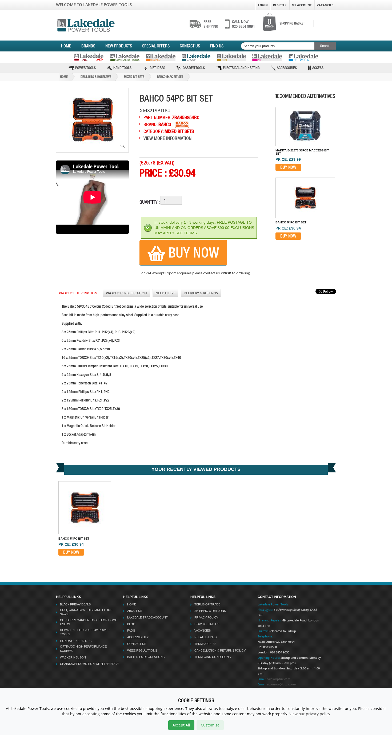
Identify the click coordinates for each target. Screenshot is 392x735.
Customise (210, 725)
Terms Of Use (205, 643)
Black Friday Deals (75, 604)
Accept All (181, 725)
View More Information (167, 138)
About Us (134, 610)
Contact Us (190, 45)
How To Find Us (206, 624)
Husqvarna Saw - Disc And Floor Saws (86, 612)
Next (308, 240)
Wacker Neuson (73, 657)
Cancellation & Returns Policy (220, 650)
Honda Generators (75, 640)
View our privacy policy (309, 713)
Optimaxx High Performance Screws (83, 648)
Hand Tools (122, 68)
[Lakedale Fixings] (160, 57)
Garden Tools (194, 68)
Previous (305, 107)
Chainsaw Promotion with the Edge (89, 663)
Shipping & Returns (210, 610)
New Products (118, 45)
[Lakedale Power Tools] (86, 24)
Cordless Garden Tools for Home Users (88, 622)
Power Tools (85, 68)
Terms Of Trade (207, 604)
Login (263, 5)
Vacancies (325, 5)
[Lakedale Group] (196, 57)
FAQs (131, 630)
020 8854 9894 (243, 24)
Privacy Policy (206, 617)
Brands (88, 45)
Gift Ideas (157, 68)
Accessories (287, 68)
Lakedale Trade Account (147, 617)
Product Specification (126, 293)
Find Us (216, 45)
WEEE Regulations (142, 650)
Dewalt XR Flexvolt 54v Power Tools (85, 632)
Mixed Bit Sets (134, 77)
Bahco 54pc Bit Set (170, 77)
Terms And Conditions (212, 656)
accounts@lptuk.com (281, 684)
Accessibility (138, 637)
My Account (301, 5)
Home (66, 45)
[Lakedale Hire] (231, 57)
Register (279, 5)
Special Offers (156, 45)
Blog (131, 624)
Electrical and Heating (241, 68)
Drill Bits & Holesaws (96, 77)
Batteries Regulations (146, 656)
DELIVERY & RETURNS (201, 293)
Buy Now (192, 252)
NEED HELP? (165, 293)
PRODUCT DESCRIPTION (78, 293)
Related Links (205, 637)
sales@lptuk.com (278, 679)
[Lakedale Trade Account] (89, 57)
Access (317, 68)
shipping (210, 24)
